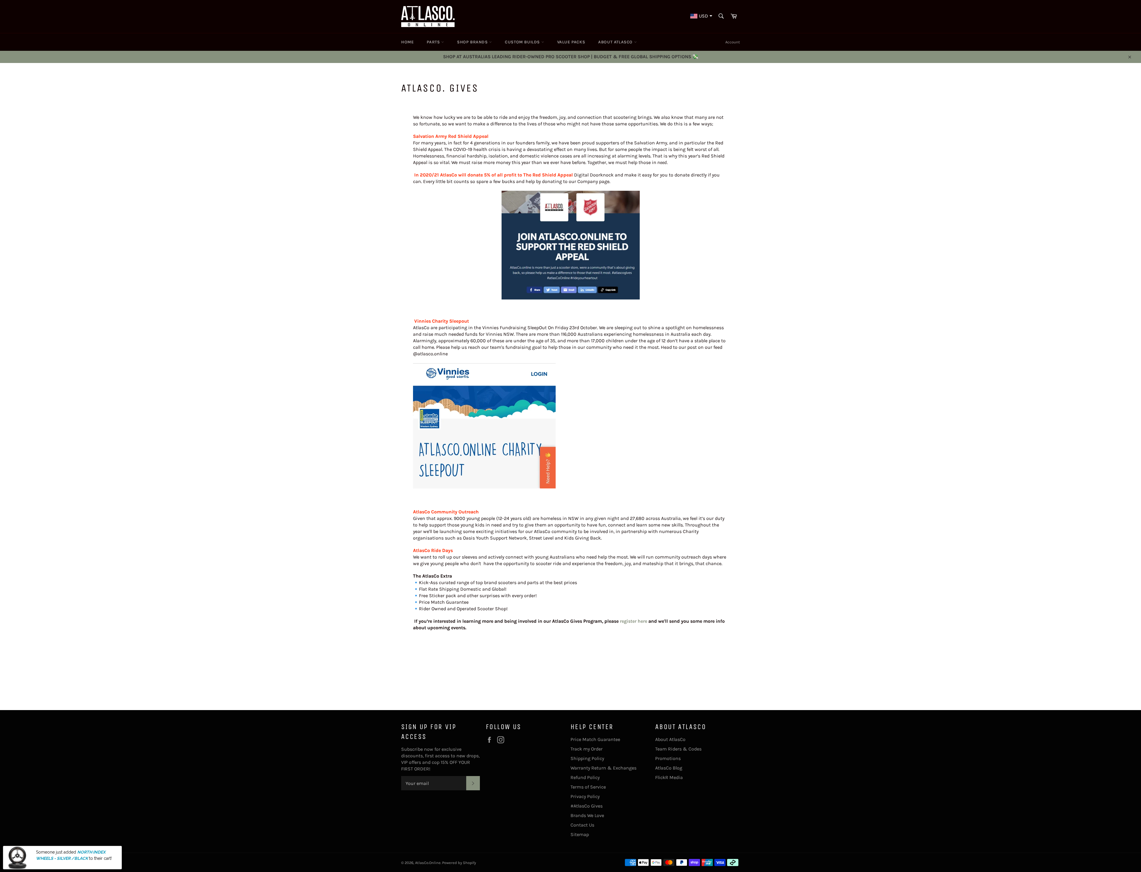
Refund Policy (585, 777)
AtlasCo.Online (428, 862)
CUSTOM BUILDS (523, 42)
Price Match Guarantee (595, 739)
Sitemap (579, 834)
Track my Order (586, 749)
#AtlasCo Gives (586, 806)
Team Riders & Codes (678, 749)
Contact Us (582, 825)
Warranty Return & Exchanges (603, 768)
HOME (407, 42)
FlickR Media (669, 777)
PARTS (434, 42)
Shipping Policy (587, 758)
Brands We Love (587, 815)
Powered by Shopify (459, 862)
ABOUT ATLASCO (616, 42)
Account (732, 42)
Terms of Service (588, 787)
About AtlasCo (670, 739)
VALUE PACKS (571, 42)
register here (633, 621)
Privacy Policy (585, 796)
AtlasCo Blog (668, 768)
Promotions (668, 758)
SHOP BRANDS (473, 42)
